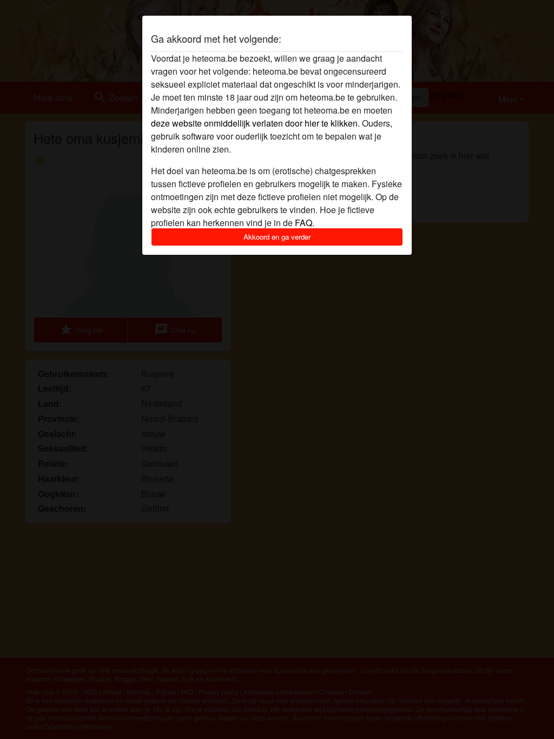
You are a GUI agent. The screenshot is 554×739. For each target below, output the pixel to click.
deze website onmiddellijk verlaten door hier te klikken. (255, 123)
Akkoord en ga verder (277, 237)
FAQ (303, 222)
